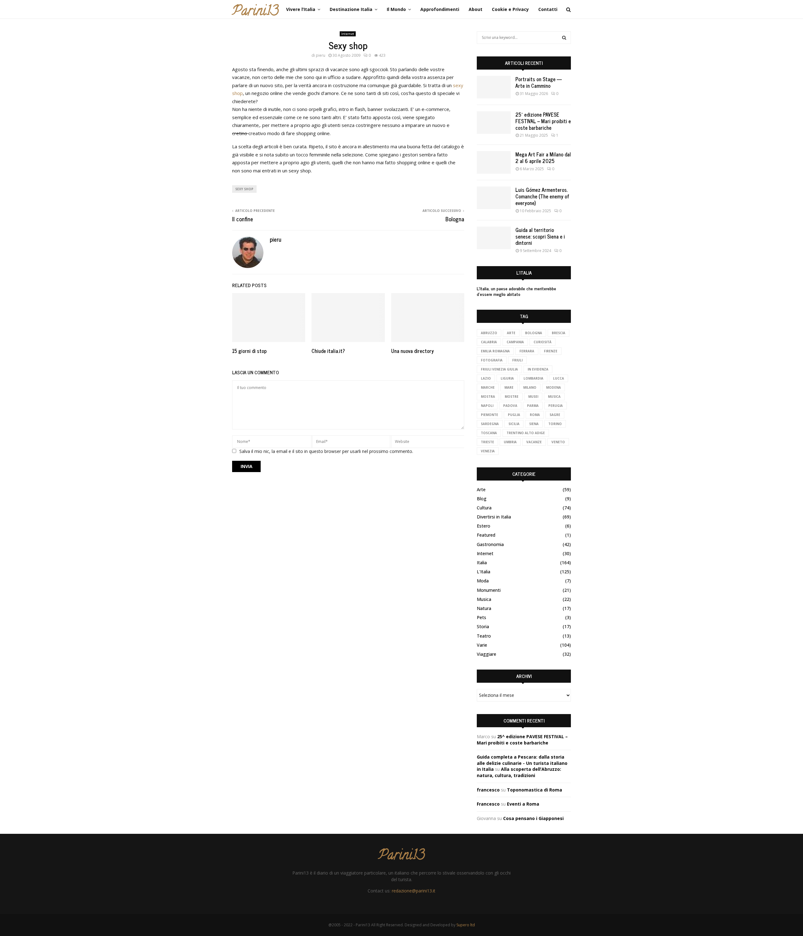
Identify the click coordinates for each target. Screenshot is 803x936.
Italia (482, 562)
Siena (534, 424)
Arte (511, 333)
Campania (515, 342)
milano (529, 387)
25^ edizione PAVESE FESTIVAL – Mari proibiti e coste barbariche (543, 121)
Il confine (242, 218)
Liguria (507, 378)
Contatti (547, 9)
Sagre (555, 415)
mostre (511, 396)
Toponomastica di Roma (534, 790)
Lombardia (533, 378)
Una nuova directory (412, 351)
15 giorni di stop (249, 351)
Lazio (486, 378)
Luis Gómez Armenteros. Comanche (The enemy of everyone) (542, 196)
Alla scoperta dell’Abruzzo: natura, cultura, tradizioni (519, 772)
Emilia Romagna (495, 351)
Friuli (517, 360)
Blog (482, 499)
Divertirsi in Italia (494, 517)
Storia (483, 626)
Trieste (487, 442)
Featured (486, 535)
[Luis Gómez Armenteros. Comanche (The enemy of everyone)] (494, 198)
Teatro (484, 636)
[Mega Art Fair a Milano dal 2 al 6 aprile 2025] (494, 162)
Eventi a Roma (523, 804)
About (475, 9)
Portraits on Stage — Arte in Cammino (538, 82)
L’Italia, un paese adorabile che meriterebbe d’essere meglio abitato (516, 291)
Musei (533, 396)
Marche (488, 387)
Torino (555, 424)
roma (535, 415)
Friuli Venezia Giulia (499, 369)
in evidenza (538, 369)
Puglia (514, 415)
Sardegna (490, 424)
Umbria (510, 442)
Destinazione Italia (351, 9)
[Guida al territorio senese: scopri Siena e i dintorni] (494, 238)
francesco (488, 790)
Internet (347, 34)
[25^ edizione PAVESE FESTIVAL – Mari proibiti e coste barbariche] (494, 122)
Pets (481, 617)
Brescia (558, 333)
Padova (510, 405)
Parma (533, 405)
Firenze (550, 351)
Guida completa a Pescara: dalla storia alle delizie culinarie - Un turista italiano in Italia (522, 763)
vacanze (534, 442)
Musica (484, 599)
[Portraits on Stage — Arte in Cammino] (494, 87)
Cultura (484, 508)
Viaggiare (486, 654)
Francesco (488, 804)
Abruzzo (489, 333)
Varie (482, 645)
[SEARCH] (564, 37)
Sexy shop (244, 189)
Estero (483, 526)
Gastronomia (490, 544)
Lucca (558, 378)
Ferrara (526, 351)
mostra (488, 396)
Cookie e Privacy (510, 9)
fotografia (492, 360)
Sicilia (513, 424)
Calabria (489, 342)
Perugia (555, 405)
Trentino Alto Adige (526, 433)
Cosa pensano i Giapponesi (533, 818)
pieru (320, 55)
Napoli (487, 405)
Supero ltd (465, 925)
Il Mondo (396, 9)
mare (508, 387)
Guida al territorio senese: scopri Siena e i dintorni (540, 236)
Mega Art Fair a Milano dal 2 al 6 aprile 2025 (543, 157)
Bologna (454, 218)
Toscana (489, 433)
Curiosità (542, 342)
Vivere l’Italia (300, 9)
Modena (553, 387)
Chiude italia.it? (328, 351)
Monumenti (489, 590)
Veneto (558, 442)
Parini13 (255, 12)
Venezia (488, 451)
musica (554, 396)
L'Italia (483, 572)
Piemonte (489, 415)
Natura (484, 608)
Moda (483, 581)
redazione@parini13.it (413, 891)
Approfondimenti (439, 9)
